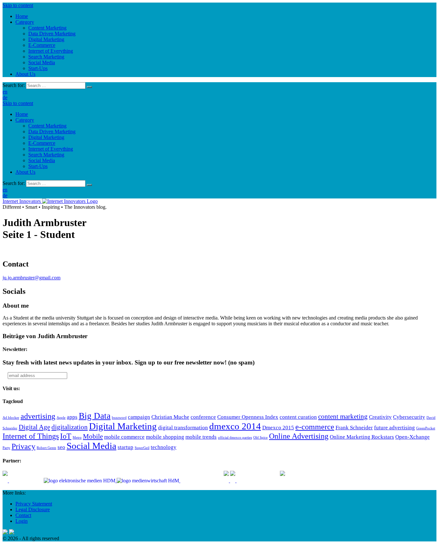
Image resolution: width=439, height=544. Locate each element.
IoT (65, 436)
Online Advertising (298, 436)
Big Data (95, 416)
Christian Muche (170, 417)
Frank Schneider (354, 428)
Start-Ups (38, 166)
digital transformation (183, 428)
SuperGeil (142, 448)
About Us (25, 172)
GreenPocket (425, 428)
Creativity (380, 417)
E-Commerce (41, 143)
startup (125, 447)
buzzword (119, 417)
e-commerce (314, 426)
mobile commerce (124, 437)
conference (203, 417)
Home (21, 114)
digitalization (69, 427)
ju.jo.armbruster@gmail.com (31, 277)
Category (24, 120)
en (5, 91)
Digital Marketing (46, 137)
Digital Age (34, 427)
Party (6, 448)
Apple (61, 417)
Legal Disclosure (32, 509)
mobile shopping (165, 437)
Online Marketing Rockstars (362, 437)
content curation (298, 417)
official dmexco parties (235, 437)
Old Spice (260, 437)
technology (163, 447)
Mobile (93, 436)
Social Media (41, 160)
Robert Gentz (46, 448)
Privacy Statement (33, 503)
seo (61, 447)
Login (21, 521)
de (5, 97)
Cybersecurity (409, 417)
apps (72, 417)
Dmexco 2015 (278, 428)
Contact (23, 515)
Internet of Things (31, 436)
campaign (139, 417)
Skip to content (18, 5)
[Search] (89, 87)
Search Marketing (46, 154)
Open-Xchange (412, 437)
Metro (77, 437)
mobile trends (201, 437)
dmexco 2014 (235, 426)
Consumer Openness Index (247, 417)
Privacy (23, 446)
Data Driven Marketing (52, 131)
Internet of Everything (50, 149)
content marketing (343, 416)
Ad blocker (11, 417)
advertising (38, 416)
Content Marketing (47, 125)
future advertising (394, 428)
